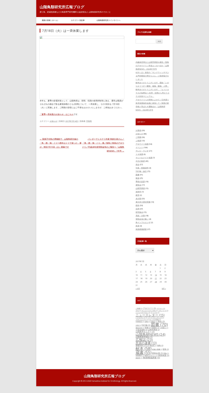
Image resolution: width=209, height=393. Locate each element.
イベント (139, 147)
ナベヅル (155, 313)
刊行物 (145, 325)
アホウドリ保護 (142, 144)
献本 (144, 348)
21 (156, 278)
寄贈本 (155, 327)
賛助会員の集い (142, 219)
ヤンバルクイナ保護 (144, 157)
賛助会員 (157, 353)
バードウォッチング (156, 318)
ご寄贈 (138, 137)
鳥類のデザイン (151, 355)
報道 (137, 178)
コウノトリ (163, 311)
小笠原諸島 (141, 329)
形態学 (138, 191)
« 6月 (138, 288)
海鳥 (160, 345)
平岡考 (89, 121)
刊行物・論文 (141, 171)
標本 (137, 205)
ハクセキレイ (141, 318)
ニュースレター (150, 315)
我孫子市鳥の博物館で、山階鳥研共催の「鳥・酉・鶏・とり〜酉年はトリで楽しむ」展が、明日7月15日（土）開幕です (60, 143)
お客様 (138, 130)
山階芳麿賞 (140, 188)
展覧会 (138, 185)
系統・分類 (140, 215)
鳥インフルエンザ (143, 222)
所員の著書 (146, 343)
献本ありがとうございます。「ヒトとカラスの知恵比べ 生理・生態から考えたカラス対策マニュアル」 (152, 93)
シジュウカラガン (143, 313)
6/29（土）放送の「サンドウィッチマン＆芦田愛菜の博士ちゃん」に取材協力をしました (152, 76)
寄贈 (148, 327)
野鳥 (166, 353)
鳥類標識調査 (141, 229)
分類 (138, 325)
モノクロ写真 (155, 320)
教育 (137, 195)
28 (156, 282)
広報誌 (144, 339)
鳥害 (137, 226)
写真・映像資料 (142, 168)
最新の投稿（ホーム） (50, 20)
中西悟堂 (140, 322)
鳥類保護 (163, 355)
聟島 (166, 349)
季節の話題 (140, 181)
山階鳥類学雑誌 (144, 337)
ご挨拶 (138, 140)
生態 (137, 209)
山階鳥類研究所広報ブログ (62, 6)
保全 (137, 164)
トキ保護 (139, 154)
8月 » (164, 288)
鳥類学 (139, 358)
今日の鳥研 (140, 161)
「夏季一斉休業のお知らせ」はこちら (57, 114)
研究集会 (139, 212)
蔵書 (143, 352)
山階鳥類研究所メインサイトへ (108, 20)
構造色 (153, 346)
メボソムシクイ (142, 320)
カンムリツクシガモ (149, 311)
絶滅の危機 (157, 349)
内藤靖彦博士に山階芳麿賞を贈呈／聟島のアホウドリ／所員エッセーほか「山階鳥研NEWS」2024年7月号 (152, 65)
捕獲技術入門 (142, 345)
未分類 (138, 198)
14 (156, 275)
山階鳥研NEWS (150, 334)
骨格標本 (140, 355)
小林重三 (164, 328)
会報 (147, 322)
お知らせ (53, 121)
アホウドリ (149, 308)
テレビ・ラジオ (142, 151)
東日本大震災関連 (143, 202)
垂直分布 (140, 328)
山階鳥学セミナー (145, 331)
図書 (137, 174)
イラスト (161, 308)
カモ (138, 311)
